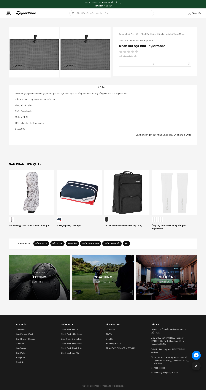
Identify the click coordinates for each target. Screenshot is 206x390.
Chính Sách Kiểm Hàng (71, 334)
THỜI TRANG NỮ (112, 243)
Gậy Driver (20, 329)
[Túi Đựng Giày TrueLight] (79, 192)
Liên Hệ (109, 339)
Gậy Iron (20, 344)
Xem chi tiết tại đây (103, 6)
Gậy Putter (21, 353)
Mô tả (101, 87)
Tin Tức (109, 334)
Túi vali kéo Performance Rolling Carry (123, 225)
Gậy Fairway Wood (24, 334)
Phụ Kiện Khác (148, 34)
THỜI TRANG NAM (90, 243)
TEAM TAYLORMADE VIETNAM (120, 348)
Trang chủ (124, 34)
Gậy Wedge (21, 348)
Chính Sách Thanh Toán (71, 348)
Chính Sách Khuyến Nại (71, 344)
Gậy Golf (57, 243)
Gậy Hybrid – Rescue (25, 339)
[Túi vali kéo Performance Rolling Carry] (126, 192)
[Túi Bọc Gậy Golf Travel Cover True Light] (31, 192)
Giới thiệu (110, 329)
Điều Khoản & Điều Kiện (71, 339)
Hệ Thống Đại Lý (113, 344)
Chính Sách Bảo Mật (70, 353)
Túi (126, 243)
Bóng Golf (41, 243)
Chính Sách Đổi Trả (69, 329)
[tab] (101, 87)
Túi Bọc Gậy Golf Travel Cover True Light (29, 225)
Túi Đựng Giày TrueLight (69, 225)
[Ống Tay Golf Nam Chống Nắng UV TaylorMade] (174, 192)
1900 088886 (159, 368)
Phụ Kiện (134, 34)
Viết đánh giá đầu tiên (128, 56)
